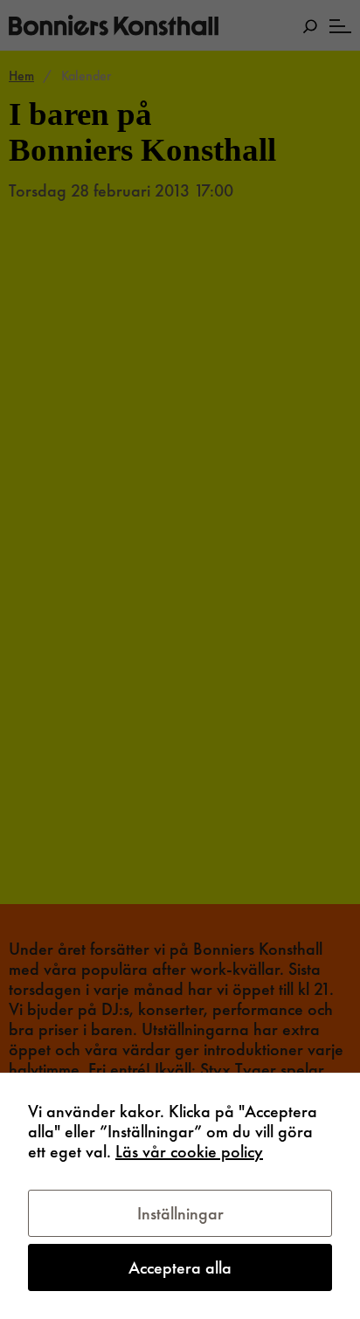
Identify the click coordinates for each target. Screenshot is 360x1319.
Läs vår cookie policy (189, 1151)
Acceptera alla (180, 1267)
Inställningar (180, 1213)
